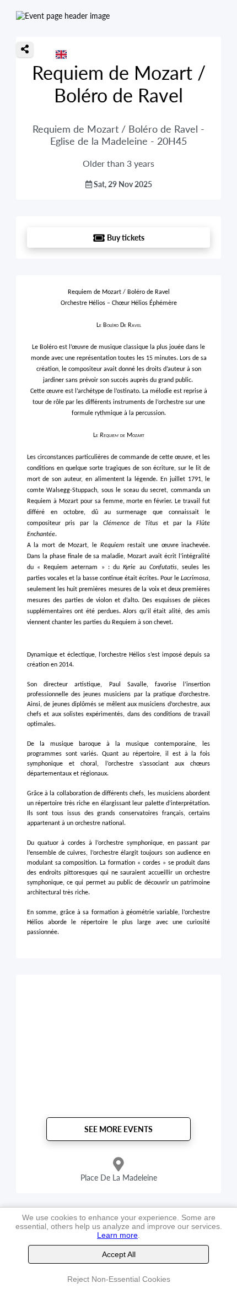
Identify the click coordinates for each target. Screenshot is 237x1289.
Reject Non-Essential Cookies (118, 1279)
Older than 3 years (118, 163)
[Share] (25, 49)
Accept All (119, 1254)
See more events (118, 1129)
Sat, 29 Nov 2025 (122, 184)
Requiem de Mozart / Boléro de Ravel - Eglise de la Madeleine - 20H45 (118, 135)
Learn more (117, 1235)
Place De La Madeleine (118, 1177)
